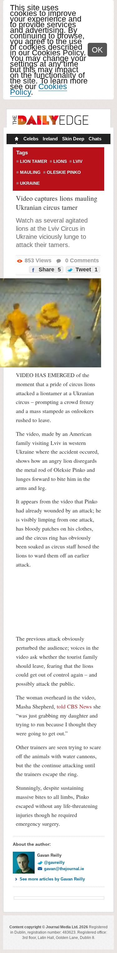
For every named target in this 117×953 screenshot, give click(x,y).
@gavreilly (54, 862)
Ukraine (30, 183)
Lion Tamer (33, 161)
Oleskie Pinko (64, 172)
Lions (60, 161)
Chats (95, 138)
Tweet (86, 269)
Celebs (30, 138)
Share (49, 269)
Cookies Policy (38, 89)
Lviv (77, 161)
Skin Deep (73, 138)
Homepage (16, 139)
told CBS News (74, 706)
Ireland (50, 138)
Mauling (30, 172)
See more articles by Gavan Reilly (52, 879)
